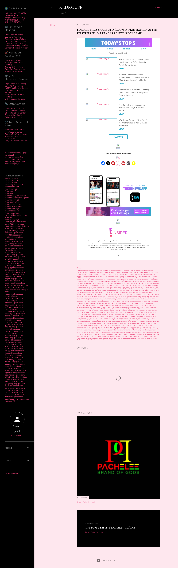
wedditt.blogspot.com (14, 381)
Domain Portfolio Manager (16, 134)
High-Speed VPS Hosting (15, 84)
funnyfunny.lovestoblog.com (17, 198)
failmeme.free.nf (12, 187)
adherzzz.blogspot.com (15, 388)
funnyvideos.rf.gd (12, 209)
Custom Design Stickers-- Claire (110, 527)
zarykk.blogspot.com (13, 279)
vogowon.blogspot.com (15, 294)
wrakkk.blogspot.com (14, 303)
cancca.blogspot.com (14, 309)
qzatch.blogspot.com (14, 233)
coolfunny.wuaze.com (14, 185)
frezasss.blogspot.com (14, 394)
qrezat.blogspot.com (13, 322)
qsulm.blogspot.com (13, 366)
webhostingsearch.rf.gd (15, 161)
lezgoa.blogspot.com (14, 346)
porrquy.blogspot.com (14, 248)
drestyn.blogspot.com (14, 390)
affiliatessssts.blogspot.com (16, 377)
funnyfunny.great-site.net (15, 195)
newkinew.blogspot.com (15, 257)
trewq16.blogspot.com (14, 379)
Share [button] (52, 25)
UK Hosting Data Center (15, 113)
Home (63, 13)
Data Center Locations (14, 108)
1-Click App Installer (13, 60)
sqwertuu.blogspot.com (15, 373)
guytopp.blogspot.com (14, 237)
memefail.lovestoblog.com (16, 215)
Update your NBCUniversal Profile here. (129, 243)
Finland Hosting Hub (13, 117)
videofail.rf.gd (10, 217)
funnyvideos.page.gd (14, 206)
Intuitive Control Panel (14, 130)
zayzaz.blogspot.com (14, 331)
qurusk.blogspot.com (14, 261)
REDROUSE (70, 7)
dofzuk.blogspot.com (14, 307)
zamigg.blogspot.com (14, 270)
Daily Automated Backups (16, 141)
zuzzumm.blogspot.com (15, 370)
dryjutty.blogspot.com (14, 327)
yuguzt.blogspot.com (14, 239)
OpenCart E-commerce (15, 69)
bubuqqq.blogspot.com (15, 364)
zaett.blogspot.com (13, 338)
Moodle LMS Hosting (14, 71)
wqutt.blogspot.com (13, 235)
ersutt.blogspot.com (13, 359)
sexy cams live (17, 228)
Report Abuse (11, 473)
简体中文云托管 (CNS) (13, 22)
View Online (118, 256)
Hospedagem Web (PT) (15, 18)
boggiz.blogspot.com (14, 296)
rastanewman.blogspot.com (16, 285)
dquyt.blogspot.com (13, 244)
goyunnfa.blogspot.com (15, 230)
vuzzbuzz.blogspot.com (15, 318)
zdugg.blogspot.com (14, 342)
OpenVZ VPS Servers (14, 86)
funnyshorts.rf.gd (12, 202)
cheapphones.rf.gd (13, 159)
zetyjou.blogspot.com (14, 316)
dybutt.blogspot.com (14, 392)
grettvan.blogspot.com (14, 281)
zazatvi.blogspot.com (14, 397)
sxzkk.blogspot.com (13, 252)
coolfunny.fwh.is (11, 182)
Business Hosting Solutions (16, 39)
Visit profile (17, 435)
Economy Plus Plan (13, 37)
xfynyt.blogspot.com (13, 276)
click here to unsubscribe (110, 243)
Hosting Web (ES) (12, 15)
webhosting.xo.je (12, 164)
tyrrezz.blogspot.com (14, 333)
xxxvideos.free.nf (12, 155)
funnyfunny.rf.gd (12, 200)
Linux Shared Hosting (14, 35)
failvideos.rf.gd (11, 189)
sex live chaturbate (94, 276)
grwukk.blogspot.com (14, 259)
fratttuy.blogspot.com (14, 355)
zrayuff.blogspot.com (14, 241)
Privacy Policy (123, 249)
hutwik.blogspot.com (14, 349)
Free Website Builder (14, 132)
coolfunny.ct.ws (11, 178)
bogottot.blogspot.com (15, 375)
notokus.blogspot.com (14, 368)
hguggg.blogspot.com (14, 268)
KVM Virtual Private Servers (16, 88)
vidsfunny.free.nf (12, 222)
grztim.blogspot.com (14, 324)
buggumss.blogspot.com (15, 283)
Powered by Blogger (108, 560)
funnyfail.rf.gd (10, 193)
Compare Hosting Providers (16, 48)
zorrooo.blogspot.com (14, 335)
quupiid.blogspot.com (14, 386)
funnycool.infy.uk (12, 191)
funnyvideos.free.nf (13, 204)
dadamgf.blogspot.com (15, 314)
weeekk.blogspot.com (14, 274)
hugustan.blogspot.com (15, 311)
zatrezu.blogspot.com (14, 362)
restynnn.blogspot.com (14, 263)
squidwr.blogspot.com (14, 305)
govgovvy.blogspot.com (15, 384)
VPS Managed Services (15, 99)
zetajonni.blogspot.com (15, 272)
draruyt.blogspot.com (14, 300)
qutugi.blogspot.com (14, 344)
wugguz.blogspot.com (14, 351)
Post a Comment (89, 502)
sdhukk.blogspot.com (14, 340)
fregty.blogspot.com (13, 320)
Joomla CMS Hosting (14, 67)
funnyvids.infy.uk (12, 213)
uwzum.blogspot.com (14, 298)
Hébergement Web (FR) (15, 13)
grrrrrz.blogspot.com (13, 265)
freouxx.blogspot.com (14, 353)
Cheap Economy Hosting (15, 43)
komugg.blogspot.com (14, 287)
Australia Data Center (14, 115)
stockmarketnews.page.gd (16, 153)
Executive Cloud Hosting (15, 41)
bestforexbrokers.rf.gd (14, 157)
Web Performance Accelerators (13, 137)
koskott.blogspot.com (14, 357)
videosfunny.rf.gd (12, 219)
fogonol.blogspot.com (14, 254)
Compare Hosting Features (16, 46)
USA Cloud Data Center (15, 111)
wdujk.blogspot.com (13, 329)
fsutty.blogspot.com (13, 250)
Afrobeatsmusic (17, 226)
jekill (17, 431)
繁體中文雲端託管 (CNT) (14, 20)
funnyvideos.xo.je (12, 211)
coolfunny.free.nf (12, 180)
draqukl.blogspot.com (14, 246)
